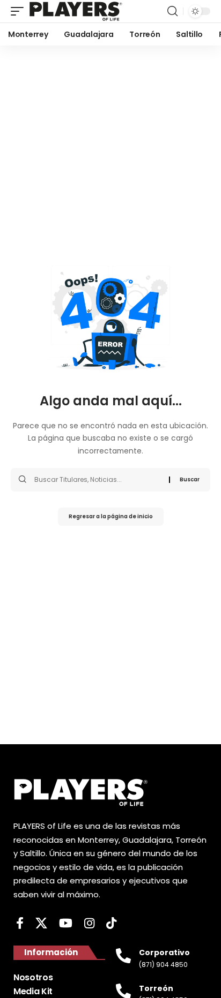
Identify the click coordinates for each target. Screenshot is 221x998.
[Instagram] (89, 923)
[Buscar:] (97, 480)
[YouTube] (65, 923)
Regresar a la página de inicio (111, 516)
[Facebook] (19, 923)
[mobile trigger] (20, 11)
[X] (41, 923)
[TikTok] (111, 923)
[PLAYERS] (76, 11)
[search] (172, 11)
